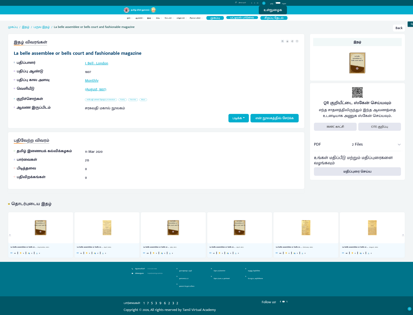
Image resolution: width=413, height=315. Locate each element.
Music (143, 99)
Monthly (92, 80)
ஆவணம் (139, 18)
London (102, 63)
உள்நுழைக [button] (273, 10)
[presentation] (10, 235)
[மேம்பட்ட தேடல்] (410, 24)
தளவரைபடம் (183, 278)
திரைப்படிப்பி (242, 3)
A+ (257, 3)
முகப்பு (215, 18)
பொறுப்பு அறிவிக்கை (255, 278)
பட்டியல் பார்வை (242, 17)
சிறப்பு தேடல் (274, 18)
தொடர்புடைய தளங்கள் (222, 278)
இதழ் (149, 18)
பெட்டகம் (168, 18)
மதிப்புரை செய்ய (357, 171)
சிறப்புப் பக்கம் (195, 18)
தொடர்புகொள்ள (219, 271)
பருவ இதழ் (42, 27)
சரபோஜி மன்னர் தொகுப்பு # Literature (101, 99)
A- (251, 3)
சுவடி (158, 18)
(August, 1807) (95, 89)
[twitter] (287, 301)
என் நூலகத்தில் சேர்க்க (274, 118)
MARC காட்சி (335, 126)
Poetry (122, 99)
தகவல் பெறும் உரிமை (186, 286)
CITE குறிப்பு (379, 126)
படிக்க (237, 118)
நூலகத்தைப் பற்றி (185, 271)
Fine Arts (133, 99)
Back (399, 28)
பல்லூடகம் (181, 18)
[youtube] (284, 301)
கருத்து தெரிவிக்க (254, 271)
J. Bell (89, 63)
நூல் (128, 18)
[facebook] (281, 301)
